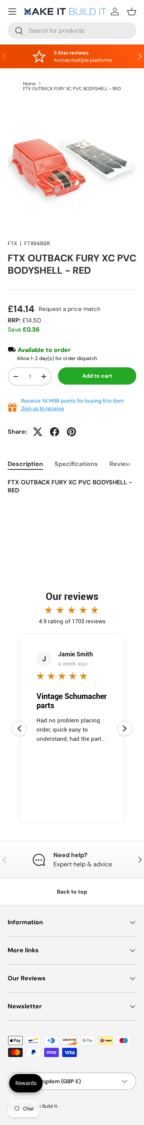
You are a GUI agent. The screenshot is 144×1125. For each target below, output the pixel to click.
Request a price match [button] (70, 309)
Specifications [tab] (76, 464)
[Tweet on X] (37, 431)
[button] (131, 11)
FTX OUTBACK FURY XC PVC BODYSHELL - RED (72, 88)
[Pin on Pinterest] (71, 431)
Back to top (72, 891)
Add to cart (97, 375)
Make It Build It (41, 1106)
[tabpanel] (72, 492)
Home (29, 83)
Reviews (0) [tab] (126, 464)
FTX (12, 243)
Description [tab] (25, 464)
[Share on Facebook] (54, 431)
